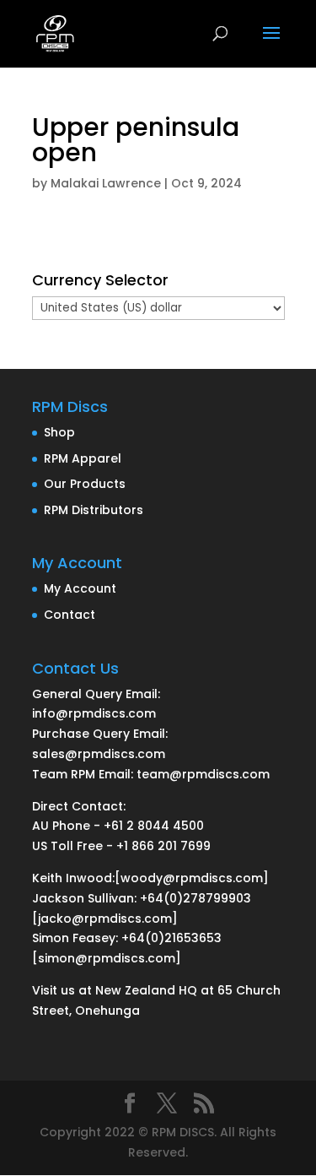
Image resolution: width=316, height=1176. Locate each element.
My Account (80, 588)
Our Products (85, 483)
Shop (59, 432)
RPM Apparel (82, 458)
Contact (69, 614)
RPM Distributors (93, 509)
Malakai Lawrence (106, 183)
